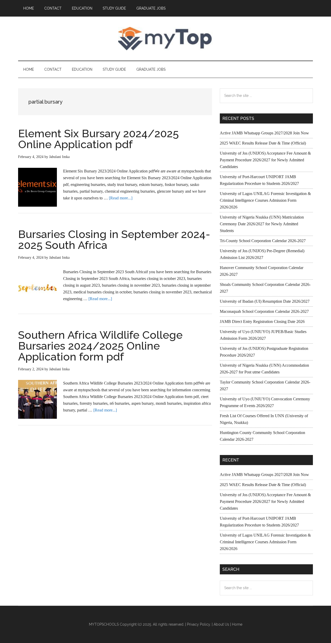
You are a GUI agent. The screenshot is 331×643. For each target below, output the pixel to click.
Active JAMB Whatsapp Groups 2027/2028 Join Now (264, 133)
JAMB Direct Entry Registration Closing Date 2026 (262, 321)
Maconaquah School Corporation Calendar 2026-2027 (264, 311)
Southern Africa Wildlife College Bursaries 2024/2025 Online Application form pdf (100, 346)
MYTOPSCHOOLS (165, 38)
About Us (221, 624)
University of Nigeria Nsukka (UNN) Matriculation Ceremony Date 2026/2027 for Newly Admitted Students (262, 224)
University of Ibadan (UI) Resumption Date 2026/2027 (265, 301)
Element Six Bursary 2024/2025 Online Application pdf (98, 139)
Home (237, 624)
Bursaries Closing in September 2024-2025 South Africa (114, 239)
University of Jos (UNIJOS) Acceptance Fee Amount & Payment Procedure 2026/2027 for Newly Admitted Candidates (265, 160)
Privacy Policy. (199, 624)
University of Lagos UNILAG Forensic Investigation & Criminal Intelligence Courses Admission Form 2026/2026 (265, 200)
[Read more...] (120, 198)
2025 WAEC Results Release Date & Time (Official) (263, 143)
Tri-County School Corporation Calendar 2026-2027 (263, 241)
